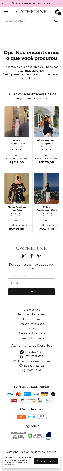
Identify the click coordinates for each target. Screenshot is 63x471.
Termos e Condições (32, 338)
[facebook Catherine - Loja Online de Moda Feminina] (31, 256)
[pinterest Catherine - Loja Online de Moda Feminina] (39, 256)
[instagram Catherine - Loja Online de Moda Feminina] (24, 256)
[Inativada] (48, 436)
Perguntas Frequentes (31, 314)
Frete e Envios (31, 319)
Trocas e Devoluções (31, 323)
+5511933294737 (34, 356)
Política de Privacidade (31, 333)
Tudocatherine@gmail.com (34, 361)
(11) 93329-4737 (34, 351)
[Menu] (7, 11)
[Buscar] (56, 20)
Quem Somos (31, 309)
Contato (31, 328)
